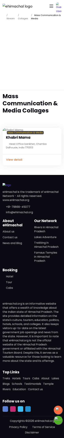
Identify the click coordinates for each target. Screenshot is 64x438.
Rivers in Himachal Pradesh (46, 229)
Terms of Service (43, 427)
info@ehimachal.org (19, 212)
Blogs (6, 384)
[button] (58, 5)
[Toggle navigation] (51, 6)
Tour (9, 282)
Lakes (55, 378)
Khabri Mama (18, 137)
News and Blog (12, 243)
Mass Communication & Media (25, 132)
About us (8, 231)
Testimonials (32, 384)
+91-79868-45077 (18, 207)
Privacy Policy (18, 427)
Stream (10, 18)
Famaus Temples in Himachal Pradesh (45, 257)
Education (19, 389)
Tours (26, 378)
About (45, 378)
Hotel (9, 276)
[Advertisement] (32, 55)
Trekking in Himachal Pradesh (46, 245)
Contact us (10, 237)
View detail (14, 160)
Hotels (16, 378)
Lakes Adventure (45, 237)
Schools (17, 384)
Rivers (7, 389)
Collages (23, 18)
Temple (48, 384)
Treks (6, 378)
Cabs (9, 288)
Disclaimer (32, 432)
